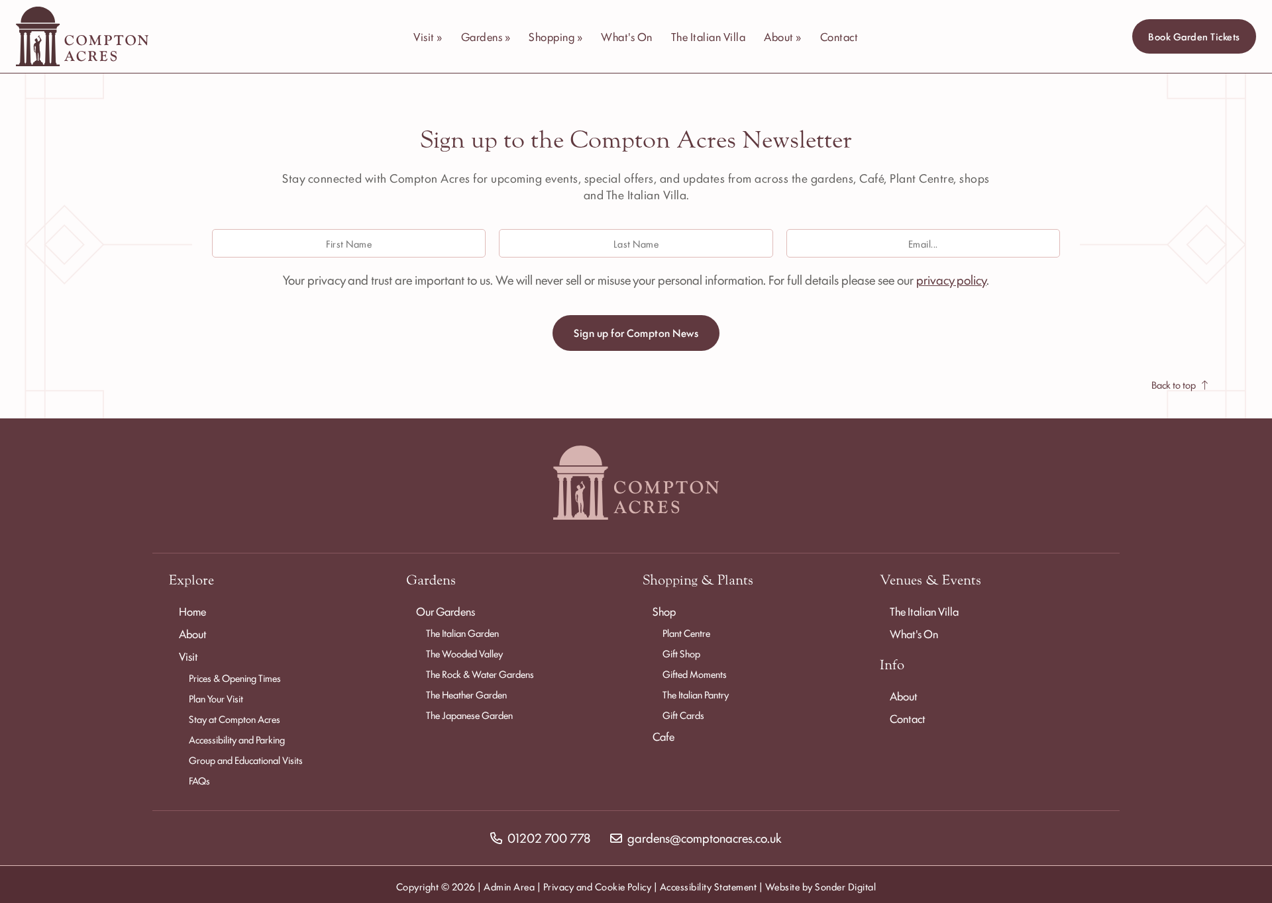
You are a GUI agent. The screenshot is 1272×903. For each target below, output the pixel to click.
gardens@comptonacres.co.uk (704, 837)
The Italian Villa (708, 36)
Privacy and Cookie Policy (597, 886)
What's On (627, 36)
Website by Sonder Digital (820, 886)
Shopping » (555, 36)
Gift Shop (681, 653)
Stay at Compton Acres (234, 719)
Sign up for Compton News (636, 332)
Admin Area (509, 886)
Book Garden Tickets (1194, 36)
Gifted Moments (694, 674)
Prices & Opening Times (235, 678)
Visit (188, 656)
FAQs (199, 780)
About (193, 634)
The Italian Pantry (695, 694)
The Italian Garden (462, 633)
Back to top (1173, 384)
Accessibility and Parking (237, 739)
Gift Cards (683, 715)
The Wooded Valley (464, 653)
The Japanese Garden (469, 715)
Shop (664, 611)
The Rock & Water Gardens (480, 674)
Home (192, 611)
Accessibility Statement (708, 886)
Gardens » (486, 36)
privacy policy (951, 279)
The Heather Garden (466, 694)
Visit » (428, 36)
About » (783, 36)
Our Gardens (445, 611)
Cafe (663, 736)
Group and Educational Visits (246, 760)
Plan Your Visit (216, 698)
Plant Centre (686, 633)
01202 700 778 (548, 837)
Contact (839, 36)
